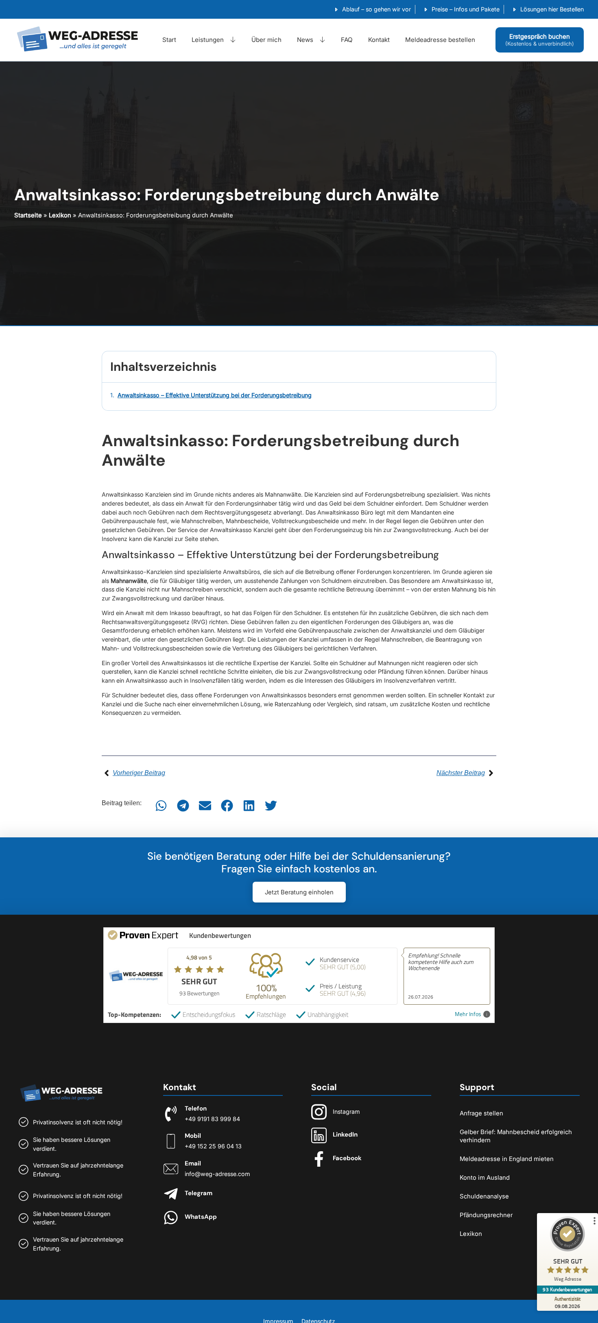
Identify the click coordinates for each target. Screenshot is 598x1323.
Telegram (198, 1193)
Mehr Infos (468, 1014)
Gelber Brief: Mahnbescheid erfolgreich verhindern (516, 1136)
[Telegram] (171, 1194)
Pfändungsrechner (486, 1215)
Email (193, 1163)
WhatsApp (201, 1217)
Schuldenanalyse (484, 1196)
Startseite (28, 215)
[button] (161, 805)
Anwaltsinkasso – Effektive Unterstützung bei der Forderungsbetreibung (215, 395)
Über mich (266, 40)
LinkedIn (345, 1134)
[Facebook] (319, 1159)
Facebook (347, 1158)
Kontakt (379, 40)
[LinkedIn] (319, 1135)
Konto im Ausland (485, 1177)
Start (169, 40)
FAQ (347, 40)
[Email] (171, 1168)
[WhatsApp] (171, 1217)
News (305, 40)
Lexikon (60, 215)
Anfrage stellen (481, 1113)
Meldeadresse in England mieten (507, 1159)
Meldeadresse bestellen (440, 40)
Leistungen (208, 40)
